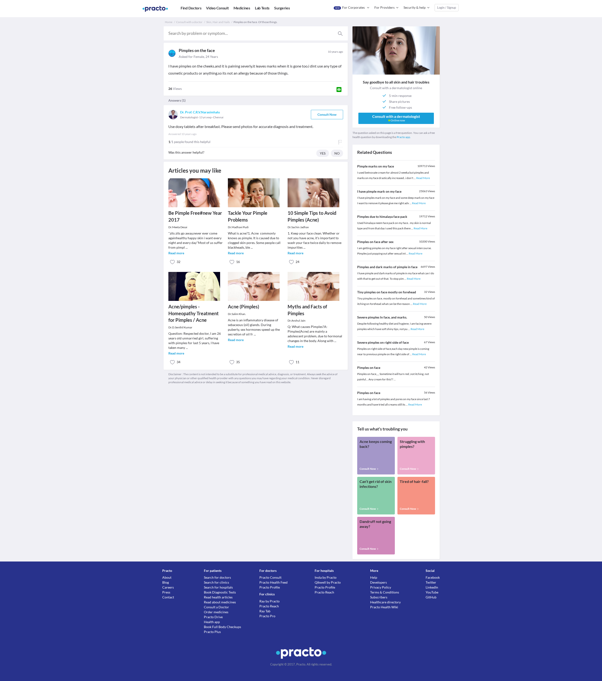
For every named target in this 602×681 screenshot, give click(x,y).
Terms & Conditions (384, 592)
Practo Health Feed (273, 582)
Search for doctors (217, 577)
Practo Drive (213, 617)
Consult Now (327, 114)
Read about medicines (220, 602)
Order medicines (216, 612)
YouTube (432, 592)
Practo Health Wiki (384, 607)
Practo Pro (267, 616)
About (166, 577)
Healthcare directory (385, 602)
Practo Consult (270, 577)
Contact (168, 597)
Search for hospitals (218, 587)
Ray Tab (264, 611)
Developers (378, 582)
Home (168, 22)
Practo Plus (212, 632)
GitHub (431, 597)
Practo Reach (269, 606)
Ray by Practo (269, 601)
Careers (168, 587)
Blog (165, 582)
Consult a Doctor (216, 607)
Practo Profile (269, 587)
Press (166, 592)
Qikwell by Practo (328, 582)
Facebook (433, 577)
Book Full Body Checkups (222, 627)
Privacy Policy (380, 587)
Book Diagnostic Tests (220, 592)
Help (373, 577)
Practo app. (404, 137)
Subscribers (378, 597)
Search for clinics (216, 582)
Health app (212, 622)
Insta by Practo (326, 577)
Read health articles (218, 597)
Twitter (431, 582)
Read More (423, 178)
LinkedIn (432, 587)
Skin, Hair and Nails (218, 22)
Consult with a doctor (189, 22)
